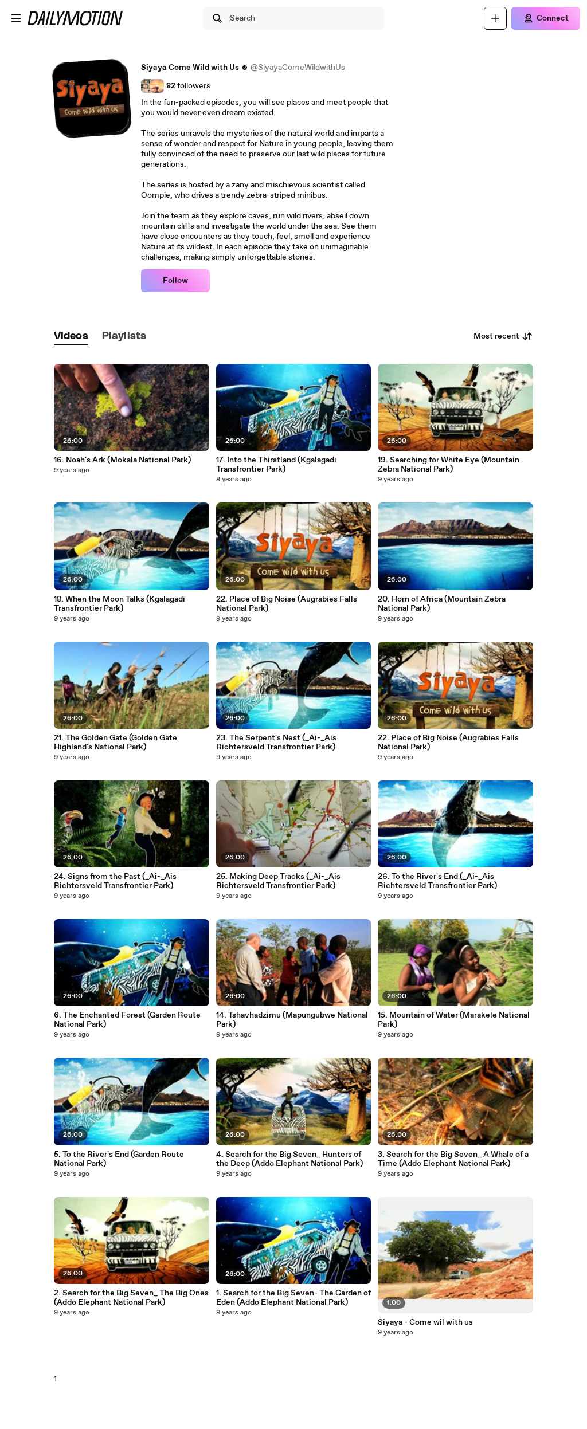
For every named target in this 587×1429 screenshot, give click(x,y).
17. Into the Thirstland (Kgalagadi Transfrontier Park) (276, 465)
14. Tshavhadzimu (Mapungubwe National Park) (292, 1020)
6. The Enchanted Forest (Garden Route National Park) (127, 1020)
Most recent (496, 336)
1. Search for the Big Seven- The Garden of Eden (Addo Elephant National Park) (293, 1298)
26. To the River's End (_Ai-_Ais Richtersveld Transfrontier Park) (437, 881)
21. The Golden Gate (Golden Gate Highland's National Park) (115, 742)
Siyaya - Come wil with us (425, 1322)
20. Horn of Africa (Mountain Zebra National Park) (442, 604)
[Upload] (495, 18)
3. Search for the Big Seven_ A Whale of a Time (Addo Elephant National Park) (453, 1159)
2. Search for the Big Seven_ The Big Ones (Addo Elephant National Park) (131, 1298)
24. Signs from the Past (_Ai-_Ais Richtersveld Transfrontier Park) (115, 881)
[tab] (71, 336)
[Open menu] (16, 18)
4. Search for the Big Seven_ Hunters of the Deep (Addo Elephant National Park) (289, 1159)
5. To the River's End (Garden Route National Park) (119, 1159)
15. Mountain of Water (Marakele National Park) (454, 1020)
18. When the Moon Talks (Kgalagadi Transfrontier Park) (119, 604)
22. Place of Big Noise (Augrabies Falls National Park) (286, 604)
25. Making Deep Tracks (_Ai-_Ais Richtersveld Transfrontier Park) (278, 881)
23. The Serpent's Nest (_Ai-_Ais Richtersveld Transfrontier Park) (276, 742)
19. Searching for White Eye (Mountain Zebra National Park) (448, 465)
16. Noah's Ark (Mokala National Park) (122, 460)
